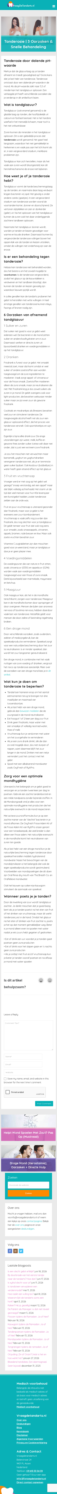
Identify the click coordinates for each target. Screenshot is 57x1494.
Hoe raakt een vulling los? (20, 1294)
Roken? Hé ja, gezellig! (19, 1305)
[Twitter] (21, 1251)
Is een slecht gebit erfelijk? (21, 1271)
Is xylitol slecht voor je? (19, 1282)
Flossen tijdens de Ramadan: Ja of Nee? (28, 1316)
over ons (19, 1225)
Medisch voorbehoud (28, 1406)
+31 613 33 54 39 (34, 1471)
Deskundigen (24, 1423)
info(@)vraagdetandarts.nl (31, 1478)
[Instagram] (15, 1251)
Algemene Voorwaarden (30, 1439)
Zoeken (28, 1193)
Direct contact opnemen (30, 1482)
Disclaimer (22, 1435)
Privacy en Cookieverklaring (32, 1442)
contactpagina (34, 1221)
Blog (19, 1427)
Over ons (21, 1420)
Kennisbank (23, 1431)
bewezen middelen (29, 711)
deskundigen (27, 1228)
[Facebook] (10, 1251)
